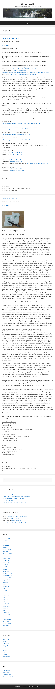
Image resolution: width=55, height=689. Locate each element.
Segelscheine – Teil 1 (10, 198)
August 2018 (6, 606)
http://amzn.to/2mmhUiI (15, 169)
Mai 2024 (5, 569)
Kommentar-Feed (8, 677)
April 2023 (6, 586)
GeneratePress (36, 686)
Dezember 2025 (7, 554)
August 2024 (6, 562)
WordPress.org (7, 679)
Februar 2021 (7, 595)
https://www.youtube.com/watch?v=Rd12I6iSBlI (15, 129)
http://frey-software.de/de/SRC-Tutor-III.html (23, 69)
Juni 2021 (5, 588)
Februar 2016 (7, 623)
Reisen (5, 186)
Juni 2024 (5, 567)
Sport (9, 186)
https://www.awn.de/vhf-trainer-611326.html (23, 74)
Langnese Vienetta (13, 518)
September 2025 (7, 556)
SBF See (13, 468)
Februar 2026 (7, 549)
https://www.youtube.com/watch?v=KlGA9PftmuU (16, 140)
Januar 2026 (6, 551)
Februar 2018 (7, 615)
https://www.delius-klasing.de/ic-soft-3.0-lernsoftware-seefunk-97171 (29, 67)
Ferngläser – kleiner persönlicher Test (13, 498)
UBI (26, 188)
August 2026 (6, 538)
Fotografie (6, 646)
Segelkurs (6, 188)
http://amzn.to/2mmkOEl (17, 171)
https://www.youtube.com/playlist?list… (38, 163)
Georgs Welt (27, 4)
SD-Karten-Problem (8, 500)
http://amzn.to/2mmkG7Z (15, 152)
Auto (4, 641)
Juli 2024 (5, 565)
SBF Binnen (7, 468)
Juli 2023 (5, 582)
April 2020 (6, 604)
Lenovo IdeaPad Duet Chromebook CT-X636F (15, 503)
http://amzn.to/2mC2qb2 (17, 154)
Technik (5, 654)
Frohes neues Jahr (16, 520)
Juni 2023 (5, 584)
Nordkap (5, 648)
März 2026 (6, 547)
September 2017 (7, 619)
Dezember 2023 (7, 573)
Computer (6, 643)
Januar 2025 (6, 558)
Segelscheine (17, 188)
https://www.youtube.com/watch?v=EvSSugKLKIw (16, 134)
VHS (28, 188)
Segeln (12, 188)
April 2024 (6, 571)
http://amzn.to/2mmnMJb (15, 160)
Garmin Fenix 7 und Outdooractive (17, 523)
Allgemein (6, 639)
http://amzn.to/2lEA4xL (16, 161)
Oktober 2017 (7, 617)
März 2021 (6, 593)
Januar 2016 (6, 625)
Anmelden (6, 672)
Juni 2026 (5, 541)
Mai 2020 (5, 602)
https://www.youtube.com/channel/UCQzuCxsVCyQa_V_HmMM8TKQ (21, 123)
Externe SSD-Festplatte (9, 494)
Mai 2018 (5, 610)
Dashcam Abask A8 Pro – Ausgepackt (18, 516)
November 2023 (7, 575)
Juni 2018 (5, 608)
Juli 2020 (5, 597)
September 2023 (7, 578)
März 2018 (6, 612)
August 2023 (6, 580)
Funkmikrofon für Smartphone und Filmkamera (16, 496)
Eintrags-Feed (7, 674)
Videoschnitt (6, 656)
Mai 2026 (5, 543)
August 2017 (6, 621)
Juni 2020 (5, 599)
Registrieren (6, 670)
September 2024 (7, 560)
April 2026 (6, 545)
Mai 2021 (5, 591)
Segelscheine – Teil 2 (10, 38)
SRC (23, 188)
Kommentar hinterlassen (11, 190)
